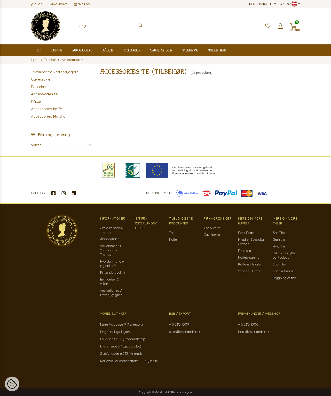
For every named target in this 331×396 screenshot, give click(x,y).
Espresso (244, 251)
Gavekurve (212, 235)
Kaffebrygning (249, 257)
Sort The (279, 233)
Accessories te (44, 94)
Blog (38, 4)
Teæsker (132, 50)
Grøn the (279, 239)
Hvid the (279, 246)
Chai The (279, 264)
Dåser (107, 50)
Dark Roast (246, 233)
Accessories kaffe (46, 109)
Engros (83, 4)
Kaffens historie (249, 264)
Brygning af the (284, 278)
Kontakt (60, 4)
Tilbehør (217, 50)
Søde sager (161, 50)
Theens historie (284, 271)
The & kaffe (212, 228)
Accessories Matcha (48, 116)
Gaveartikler (41, 79)
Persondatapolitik (112, 272)
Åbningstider (109, 239)
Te (38, 50)
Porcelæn (39, 86)
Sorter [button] (36, 145)
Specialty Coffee (249, 271)
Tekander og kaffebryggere (55, 72)
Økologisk (82, 50)
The (171, 233)
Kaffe (57, 50)
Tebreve (190, 50)
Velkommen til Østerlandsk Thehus (110, 250)
